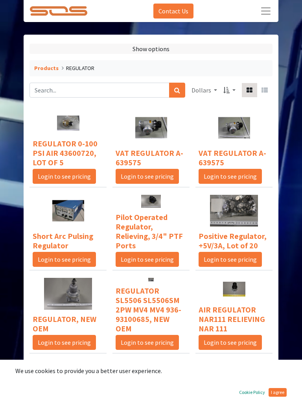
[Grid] (249, 90)
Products (46, 68)
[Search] (177, 90)
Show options (151, 49)
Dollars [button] (202, 90)
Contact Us (173, 11)
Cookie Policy (252, 392)
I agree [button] (277, 392)
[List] (265, 90)
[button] (229, 90)
